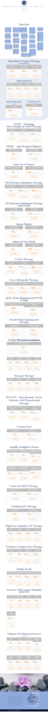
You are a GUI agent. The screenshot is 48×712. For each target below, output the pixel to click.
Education (14, 6)
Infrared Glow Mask (7, 36)
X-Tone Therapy (16, 35)
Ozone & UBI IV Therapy (24, 42)
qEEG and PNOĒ (16, 46)
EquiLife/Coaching (23, 6)
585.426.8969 (37, 703)
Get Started (12, 75)
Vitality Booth (32, 41)
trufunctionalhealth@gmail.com (33, 705)
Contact (24, 8)
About (42, 6)
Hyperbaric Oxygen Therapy (8, 30)
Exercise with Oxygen (16, 51)
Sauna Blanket (40, 29)
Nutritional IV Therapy (32, 46)
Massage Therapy (32, 36)
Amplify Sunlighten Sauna (16, 41)
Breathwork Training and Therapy (32, 52)
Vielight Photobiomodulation (26, 55)
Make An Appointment (38, 16)
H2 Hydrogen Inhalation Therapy (32, 30)
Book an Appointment (38, 682)
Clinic (31, 6)
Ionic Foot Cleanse (24, 30)
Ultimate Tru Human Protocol (24, 49)
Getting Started (5, 6)
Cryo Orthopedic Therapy (24, 36)
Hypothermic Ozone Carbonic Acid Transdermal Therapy (41, 36)
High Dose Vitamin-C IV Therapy (40, 46)
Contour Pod (7, 41)
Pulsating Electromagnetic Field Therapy (17, 30)
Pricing (36, 6)
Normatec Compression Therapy (8, 47)
